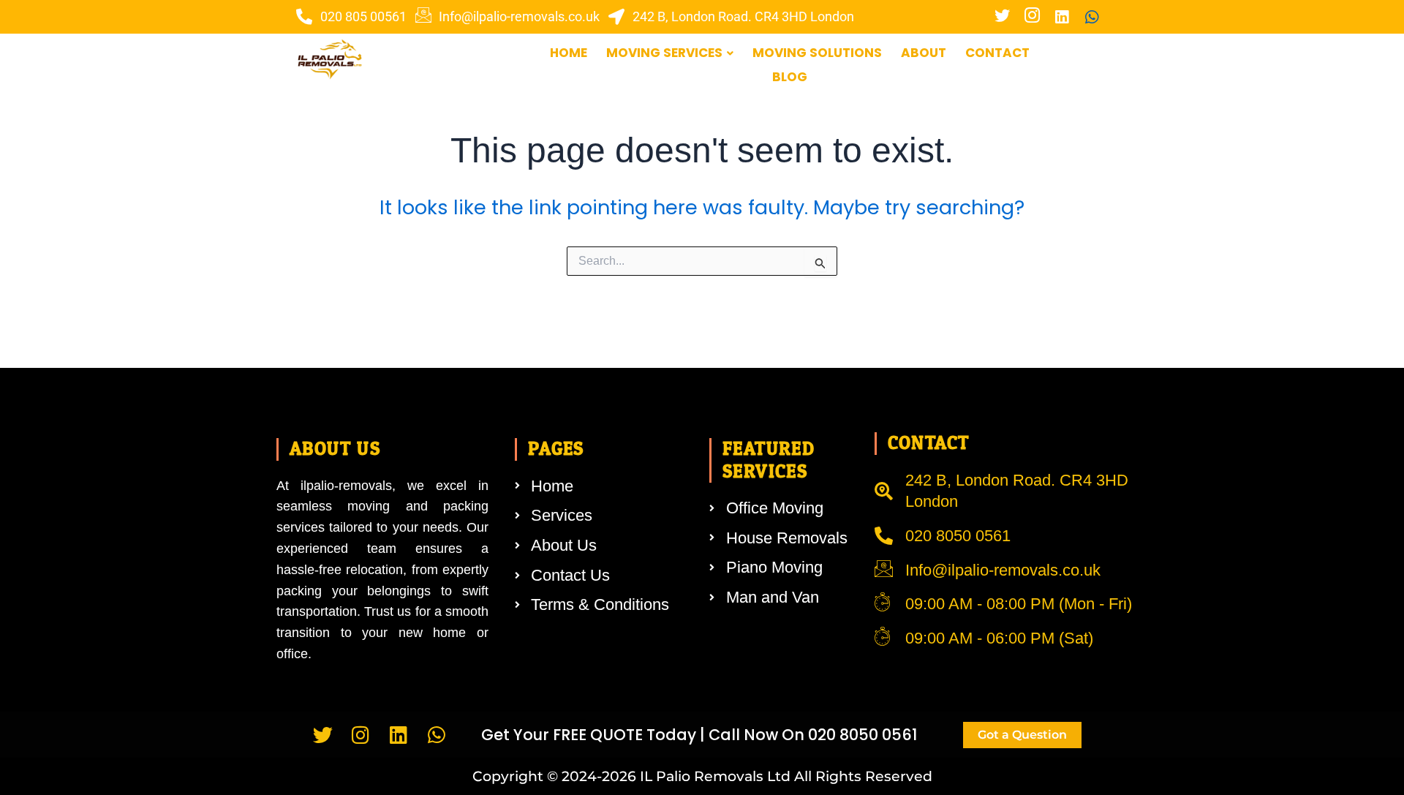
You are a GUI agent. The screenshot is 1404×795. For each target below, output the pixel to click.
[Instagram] (1032, 17)
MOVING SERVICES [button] (664, 52)
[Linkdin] (1062, 17)
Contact (997, 52)
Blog (789, 77)
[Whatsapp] (1092, 17)
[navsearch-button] (1093, 66)
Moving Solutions (817, 52)
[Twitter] (1002, 17)
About (923, 52)
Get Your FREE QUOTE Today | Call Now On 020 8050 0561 (699, 734)
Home (568, 52)
